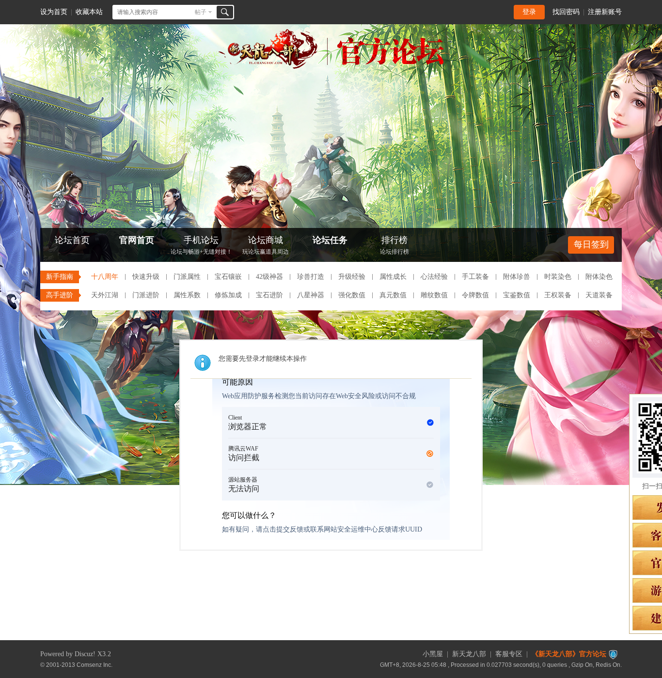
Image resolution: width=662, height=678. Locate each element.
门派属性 (187, 276)
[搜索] (225, 12)
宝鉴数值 (516, 295)
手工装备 (475, 276)
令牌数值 (475, 295)
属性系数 (187, 295)
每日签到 (591, 244)
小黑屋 (433, 654)
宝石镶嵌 (228, 276)
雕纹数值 (434, 295)
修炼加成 (228, 295)
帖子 (200, 12)
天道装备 (599, 295)
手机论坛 (201, 245)
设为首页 (53, 12)
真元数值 (393, 295)
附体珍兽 (516, 276)
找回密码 (566, 12)
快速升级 (145, 276)
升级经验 (351, 276)
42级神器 (269, 276)
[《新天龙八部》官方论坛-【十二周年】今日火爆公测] (331, 67)
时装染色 (557, 276)
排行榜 (394, 245)
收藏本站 (89, 12)
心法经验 (434, 276)
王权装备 (557, 295)
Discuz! (85, 654)
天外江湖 (104, 295)
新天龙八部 (469, 654)
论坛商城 (265, 245)
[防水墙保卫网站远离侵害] (613, 654)
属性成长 (393, 276)
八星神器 (310, 295)
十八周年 (104, 276)
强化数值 (351, 295)
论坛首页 (72, 240)
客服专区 (508, 654)
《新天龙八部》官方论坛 (569, 654)
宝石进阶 (269, 295)
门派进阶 (145, 295)
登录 (529, 12)
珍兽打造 (310, 276)
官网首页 (136, 240)
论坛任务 (330, 240)
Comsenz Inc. (94, 665)
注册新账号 (605, 12)
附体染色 (599, 276)
